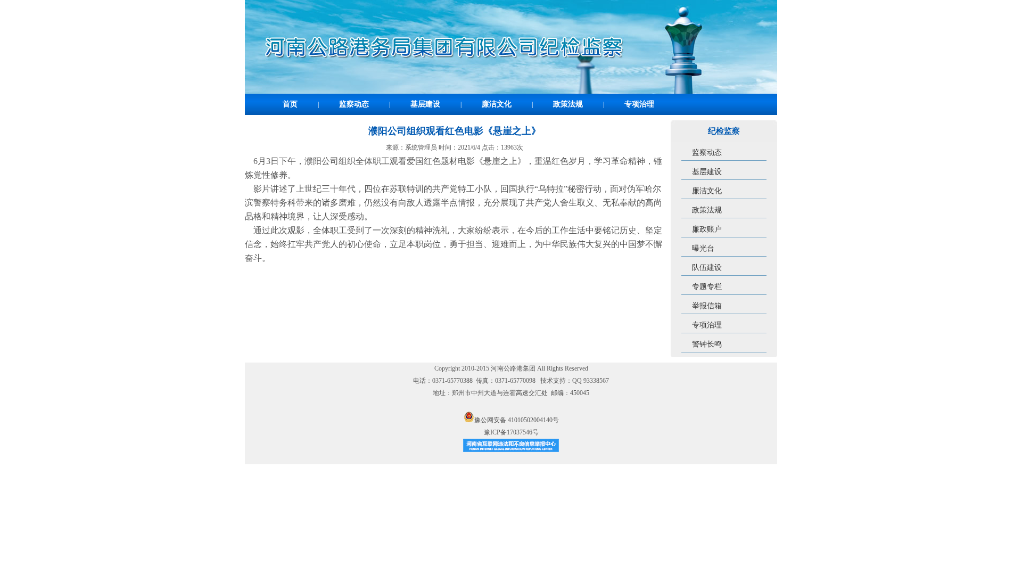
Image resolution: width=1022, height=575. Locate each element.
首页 (290, 104)
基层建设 (425, 104)
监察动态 (354, 104)
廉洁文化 (497, 104)
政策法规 (568, 104)
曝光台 (703, 248)
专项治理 (639, 104)
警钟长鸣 (707, 344)
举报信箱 (707, 306)
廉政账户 (707, 229)
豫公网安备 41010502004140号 (516, 420)
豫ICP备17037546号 (511, 432)
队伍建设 (707, 268)
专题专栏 (707, 287)
